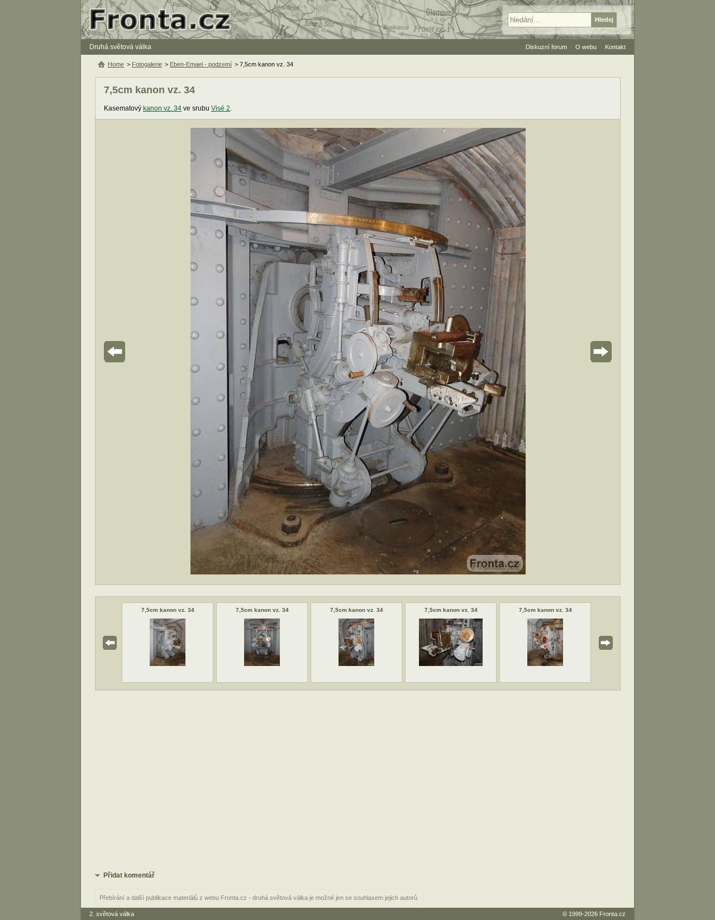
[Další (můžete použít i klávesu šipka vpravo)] (570, 351)
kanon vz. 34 (162, 108)
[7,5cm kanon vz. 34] (167, 663)
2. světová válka (111, 914)
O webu (586, 47)
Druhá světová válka (120, 47)
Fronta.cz (612, 914)
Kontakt (615, 47)
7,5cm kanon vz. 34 (167, 610)
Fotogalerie (147, 64)
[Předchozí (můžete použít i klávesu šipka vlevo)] (146, 351)
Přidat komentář (129, 875)
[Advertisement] (358, 780)
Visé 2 (220, 108)
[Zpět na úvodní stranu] (165, 19)
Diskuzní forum (546, 47)
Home (116, 64)
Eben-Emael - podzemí (201, 64)
